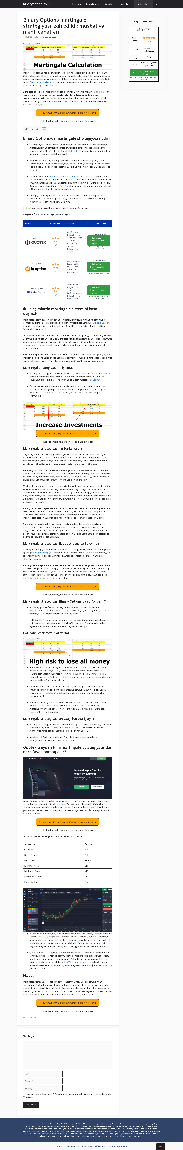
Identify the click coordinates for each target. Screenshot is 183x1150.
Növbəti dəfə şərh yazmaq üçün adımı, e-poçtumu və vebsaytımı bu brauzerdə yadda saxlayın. (68, 1096)
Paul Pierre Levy (98, 322)
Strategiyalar (142, 4)
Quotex (52, 176)
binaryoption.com (36, 4)
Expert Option (74, 176)
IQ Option (61, 176)
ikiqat (68, 677)
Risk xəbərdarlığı (118, 1146)
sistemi (88, 511)
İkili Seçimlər (95, 379)
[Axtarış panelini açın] (156, 4)
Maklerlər (124, 4)
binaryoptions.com (71, 1146)
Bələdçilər (108, 4)
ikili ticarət (71, 151)
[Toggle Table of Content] (43, 129)
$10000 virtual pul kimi (75, 962)
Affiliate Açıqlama (102, 1146)
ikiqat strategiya (43, 552)
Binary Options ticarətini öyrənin (85, 4)
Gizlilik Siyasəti (87, 1146)
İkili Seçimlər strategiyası (38, 82)
